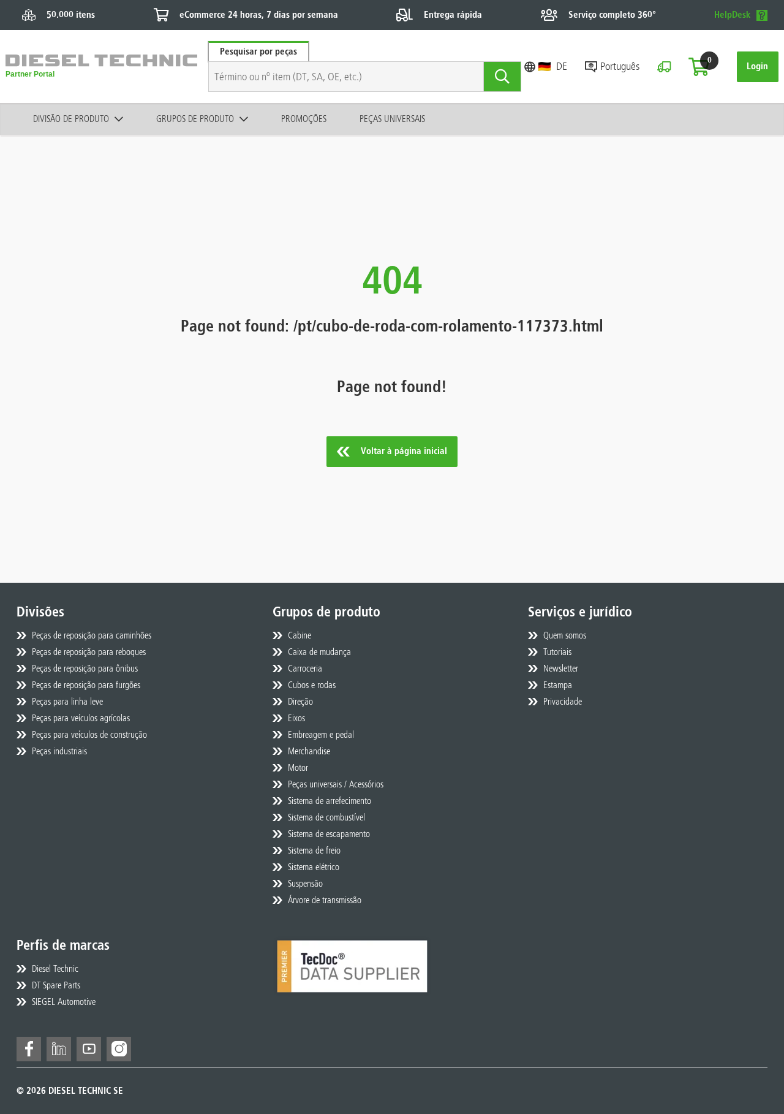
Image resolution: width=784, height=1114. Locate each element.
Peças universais (392, 118)
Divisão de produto (71, 118)
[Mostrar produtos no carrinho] (698, 67)
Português (619, 66)
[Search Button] (502, 76)
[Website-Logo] (101, 67)
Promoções (303, 118)
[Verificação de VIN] (664, 66)
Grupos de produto (195, 118)
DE (561, 66)
